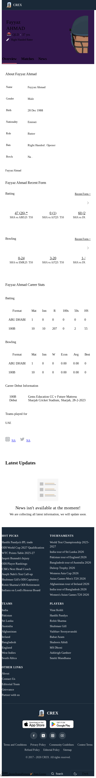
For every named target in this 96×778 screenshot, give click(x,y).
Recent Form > (83, 194)
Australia (7, 626)
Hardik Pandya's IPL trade (17, 542)
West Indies (9, 652)
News (42, 59)
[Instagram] (52, 735)
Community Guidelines (61, 744)
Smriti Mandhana (60, 658)
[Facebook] (33, 735)
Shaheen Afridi (59, 642)
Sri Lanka (7, 620)
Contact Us (8, 678)
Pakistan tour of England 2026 (68, 557)
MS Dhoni (56, 647)
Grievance (8, 689)
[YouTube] (62, 735)
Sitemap (67, 749)
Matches (27, 59)
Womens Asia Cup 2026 (64, 573)
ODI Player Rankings (14, 563)
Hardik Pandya (59, 615)
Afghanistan (9, 631)
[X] (43, 735)
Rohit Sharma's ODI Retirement (21, 585)
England (7, 647)
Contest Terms (85, 744)
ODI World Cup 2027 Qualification (23, 547)
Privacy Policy (38, 744)
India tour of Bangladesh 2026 (68, 589)
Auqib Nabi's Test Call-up (17, 574)
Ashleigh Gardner (60, 652)
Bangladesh (9, 642)
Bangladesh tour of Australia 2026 (70, 562)
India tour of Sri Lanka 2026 (67, 551)
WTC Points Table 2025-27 (18, 553)
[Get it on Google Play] (61, 724)
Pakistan (7, 615)
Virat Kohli (56, 610)
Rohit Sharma (58, 620)
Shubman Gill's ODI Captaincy (20, 579)
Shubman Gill (58, 626)
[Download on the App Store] (34, 724)
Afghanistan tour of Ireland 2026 (69, 584)
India (5, 610)
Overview (9, 59)
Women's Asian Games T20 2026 (69, 594)
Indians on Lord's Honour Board (21, 590)
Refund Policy (32, 749)
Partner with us (11, 695)
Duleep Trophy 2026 (62, 568)
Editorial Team (11, 684)
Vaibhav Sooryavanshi (63, 631)
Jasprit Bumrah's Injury (15, 558)
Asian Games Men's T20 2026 (68, 578)
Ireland (6, 637)
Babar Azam (57, 637)
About (5, 673)
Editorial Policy (51, 749)
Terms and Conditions (15, 744)
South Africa (9, 658)
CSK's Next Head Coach (16, 569)
